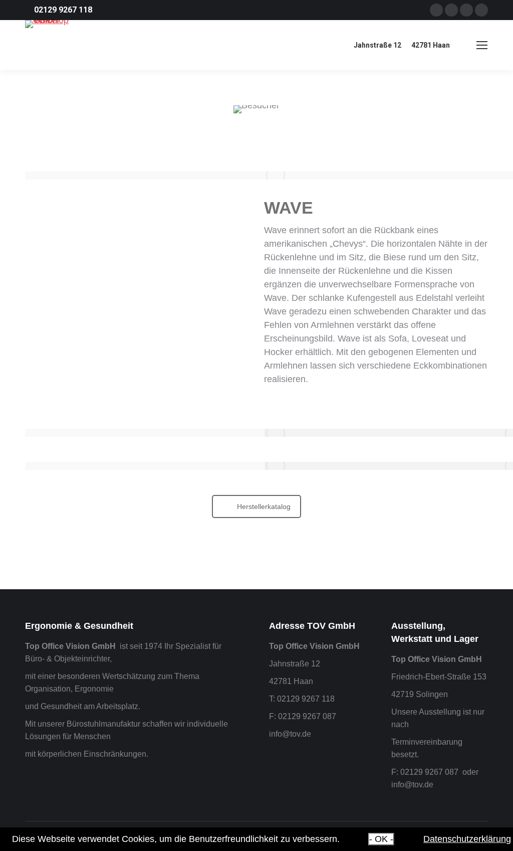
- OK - (381, 839)
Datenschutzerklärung (467, 839)
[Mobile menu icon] (482, 45)
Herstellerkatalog (264, 506)
